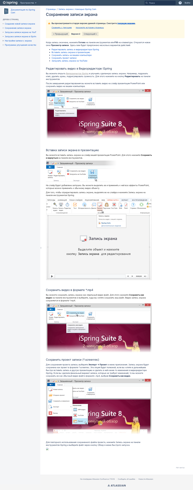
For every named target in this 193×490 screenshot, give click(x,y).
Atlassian (117, 485)
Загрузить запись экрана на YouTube (69, 61)
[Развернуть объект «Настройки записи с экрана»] (3, 41)
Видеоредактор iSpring (77, 73)
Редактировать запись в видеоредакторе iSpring (75, 49)
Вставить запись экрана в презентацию (71, 52)
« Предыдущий (60, 34)
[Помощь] (180, 3)
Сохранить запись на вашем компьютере (72, 55)
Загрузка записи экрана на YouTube (22, 32)
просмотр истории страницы (90, 27)
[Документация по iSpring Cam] (6, 11)
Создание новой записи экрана (20, 23)
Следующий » (90, 34)
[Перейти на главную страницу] (10, 3)
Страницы (51, 9)
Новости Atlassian (145, 479)
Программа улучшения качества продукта (25, 45)
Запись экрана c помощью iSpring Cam (77, 9)
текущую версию (126, 23)
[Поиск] (147, 3)
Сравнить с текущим (62, 27)
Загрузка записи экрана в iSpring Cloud (24, 36)
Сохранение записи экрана (18, 28)
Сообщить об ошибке (126, 479)
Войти (187, 3)
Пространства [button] (27, 3)
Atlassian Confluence (100, 479)
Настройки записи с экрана (18, 40)
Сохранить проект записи (64, 58)
